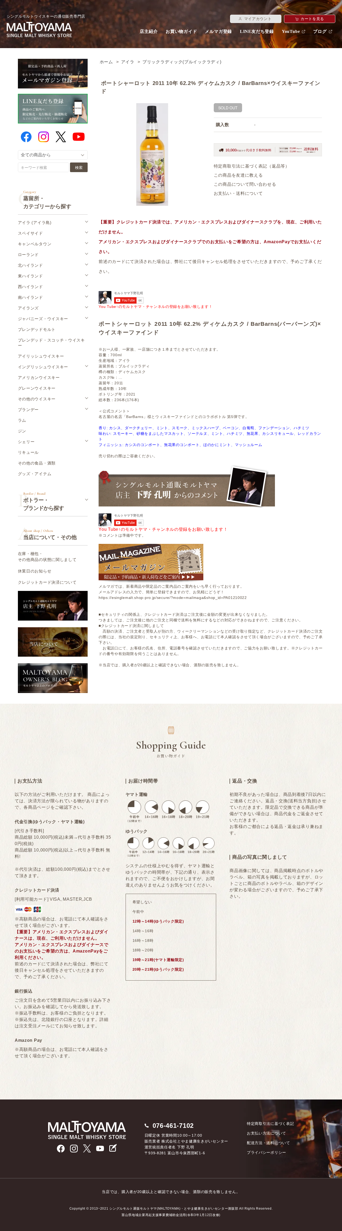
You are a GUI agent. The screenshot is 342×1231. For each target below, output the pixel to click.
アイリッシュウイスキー (41, 356)
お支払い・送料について (238, 193)
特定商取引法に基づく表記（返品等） (252, 166)
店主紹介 (149, 31)
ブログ (320, 31)
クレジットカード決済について (47, 582)
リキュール (28, 452)
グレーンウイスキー (37, 388)
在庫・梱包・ (47, 556)
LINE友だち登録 (257, 31)
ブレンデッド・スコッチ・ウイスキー (51, 343)
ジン (22, 431)
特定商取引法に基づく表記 (270, 1123)
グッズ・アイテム (35, 473)
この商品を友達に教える (238, 175)
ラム (22, 420)
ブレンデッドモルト (37, 329)
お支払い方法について (266, 1133)
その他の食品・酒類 (37, 463)
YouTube (291, 31)
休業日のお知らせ (35, 571)
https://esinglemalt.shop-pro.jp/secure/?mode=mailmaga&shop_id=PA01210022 (173, 597)
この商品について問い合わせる (245, 184)
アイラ (127, 62)
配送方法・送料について (268, 1143)
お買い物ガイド (181, 31)
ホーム (106, 62)
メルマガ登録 (218, 31)
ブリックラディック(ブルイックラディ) (181, 62)
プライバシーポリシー (266, 1152)
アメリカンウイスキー (39, 377)
